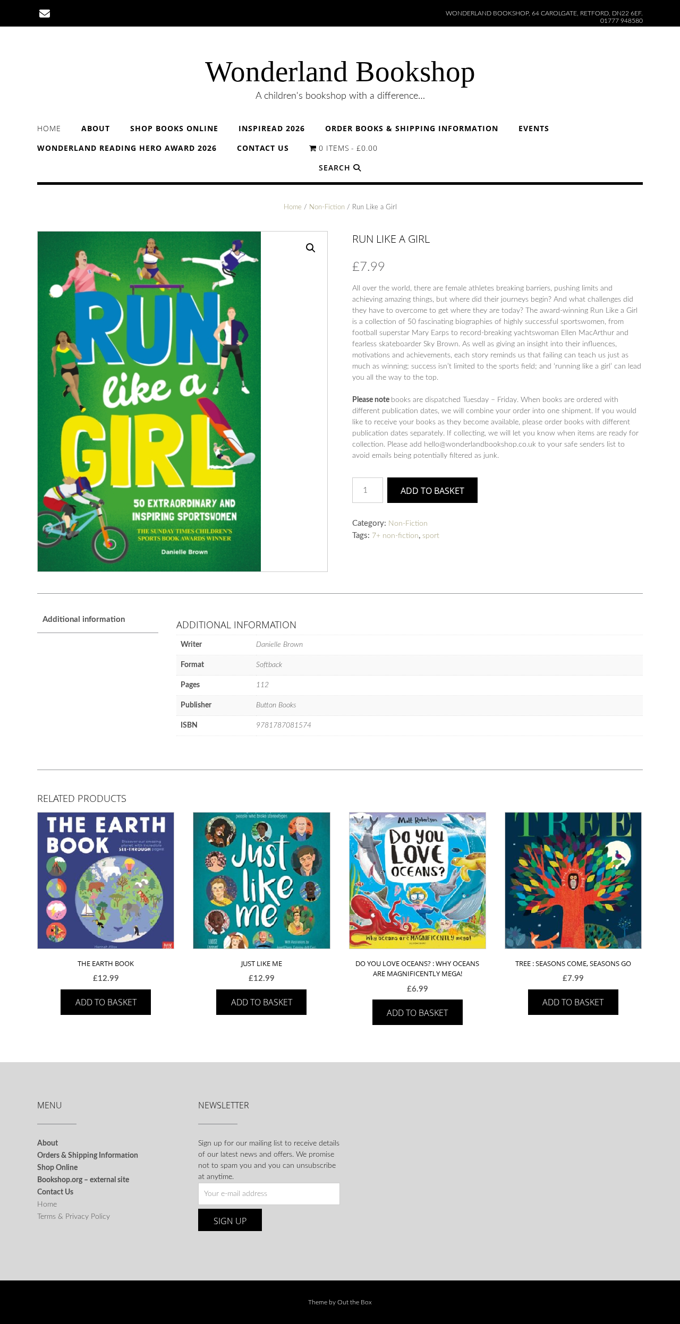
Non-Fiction (327, 207)
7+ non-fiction (395, 536)
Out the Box (354, 1302)
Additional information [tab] (83, 619)
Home (49, 128)
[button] (310, 248)
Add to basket (432, 491)
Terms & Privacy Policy (73, 1216)
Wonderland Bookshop (340, 71)
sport (430, 536)
